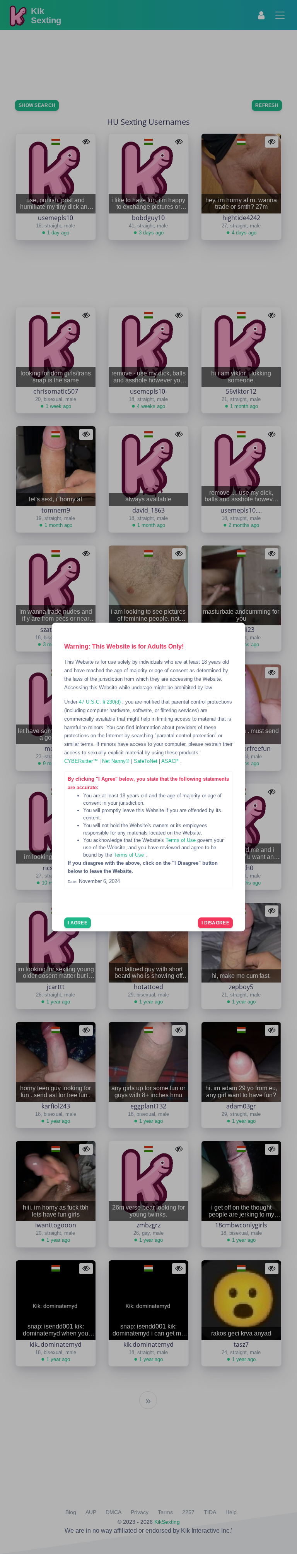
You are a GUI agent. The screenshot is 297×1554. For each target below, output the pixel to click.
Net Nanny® (116, 761)
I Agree (77, 923)
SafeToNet (146, 761)
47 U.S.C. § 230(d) (100, 702)
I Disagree (215, 923)
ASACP (170, 761)
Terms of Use (181, 840)
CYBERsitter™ (81, 761)
